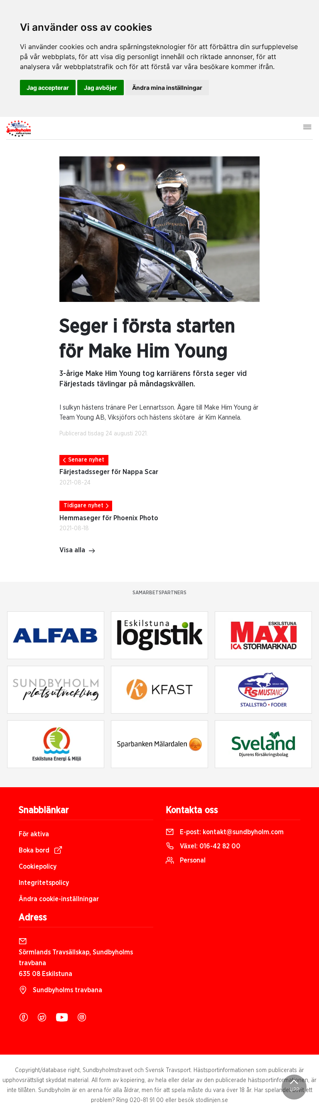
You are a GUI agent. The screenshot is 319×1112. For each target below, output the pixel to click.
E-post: (231, 832)
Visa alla (72, 550)
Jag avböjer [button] (100, 87)
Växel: (209, 846)
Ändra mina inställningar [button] (167, 87)
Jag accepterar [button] (48, 87)
